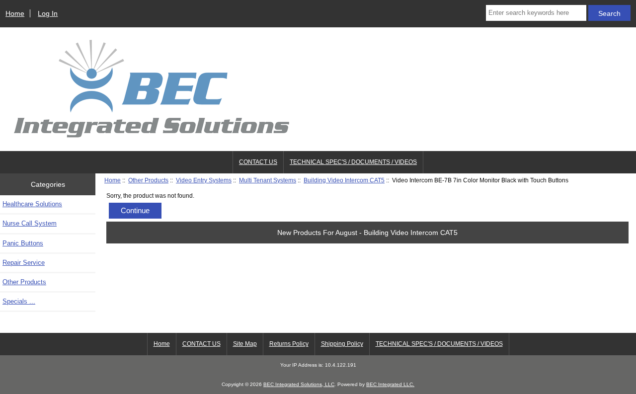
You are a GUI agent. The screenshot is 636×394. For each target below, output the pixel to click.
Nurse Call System (29, 223)
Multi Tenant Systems (267, 180)
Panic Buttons (22, 243)
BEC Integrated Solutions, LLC (298, 384)
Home (14, 13)
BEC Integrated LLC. (390, 384)
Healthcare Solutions (32, 204)
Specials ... (18, 301)
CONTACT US (258, 161)
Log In (48, 13)
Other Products (148, 180)
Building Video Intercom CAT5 (344, 180)
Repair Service (23, 262)
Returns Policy (289, 343)
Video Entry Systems (204, 180)
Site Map (245, 343)
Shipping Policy (342, 343)
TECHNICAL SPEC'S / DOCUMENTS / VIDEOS (353, 161)
